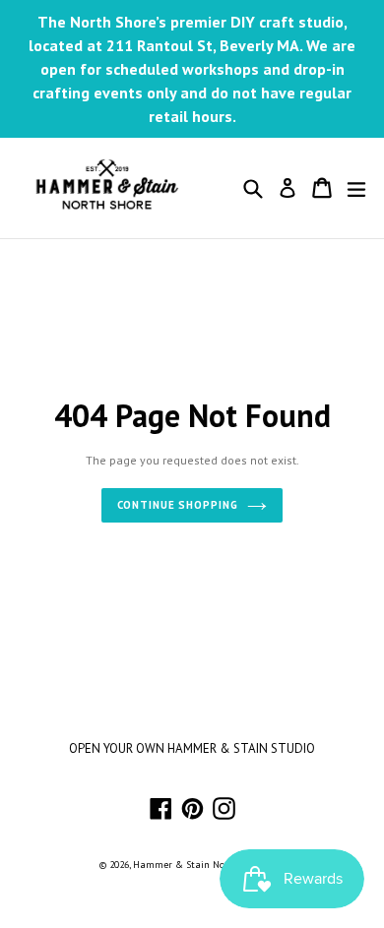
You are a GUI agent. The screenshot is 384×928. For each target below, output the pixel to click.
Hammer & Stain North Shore (199, 864)
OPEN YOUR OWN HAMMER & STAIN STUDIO (192, 748)
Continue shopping (177, 505)
